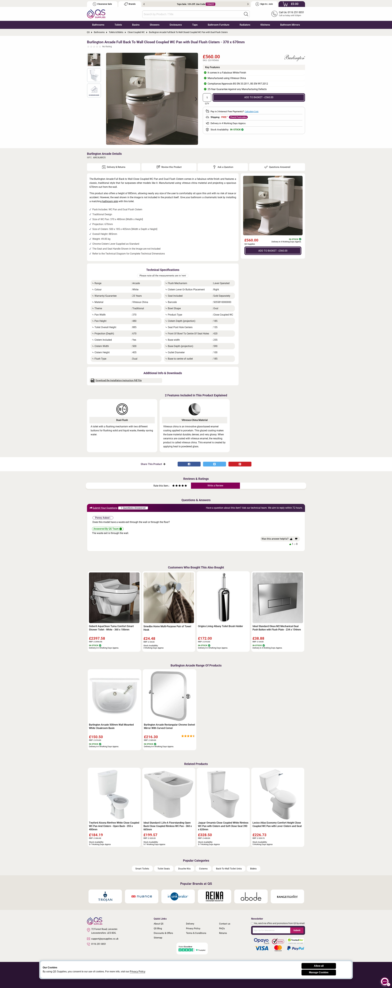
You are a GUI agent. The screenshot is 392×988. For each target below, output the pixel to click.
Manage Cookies (318, 972)
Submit (296, 930)
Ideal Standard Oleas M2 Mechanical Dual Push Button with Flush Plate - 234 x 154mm (277, 628)
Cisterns (203, 868)
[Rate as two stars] (175, 486)
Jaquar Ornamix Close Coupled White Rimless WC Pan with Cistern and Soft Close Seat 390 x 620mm (223, 826)
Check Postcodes (238, 117)
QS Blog (158, 928)
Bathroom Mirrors (290, 24)
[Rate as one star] (173, 486)
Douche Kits (184, 868)
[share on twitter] (214, 464)
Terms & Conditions (196, 933)
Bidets (253, 868)
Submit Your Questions (104, 508)
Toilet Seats (164, 868)
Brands (132, 4)
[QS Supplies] (96, 13)
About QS (158, 923)
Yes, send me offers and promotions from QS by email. (279, 923)
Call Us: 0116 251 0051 (291, 12)
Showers (154, 24)
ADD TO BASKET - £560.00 (258, 97)
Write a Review (215, 485)
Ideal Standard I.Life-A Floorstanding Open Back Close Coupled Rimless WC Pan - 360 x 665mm (167, 826)
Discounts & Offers (163, 933)
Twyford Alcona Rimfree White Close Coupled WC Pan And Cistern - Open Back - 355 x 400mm (114, 826)
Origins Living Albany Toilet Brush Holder (220, 626)
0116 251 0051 (98, 944)
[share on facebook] (189, 464)
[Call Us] (274, 14)
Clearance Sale (104, 4)
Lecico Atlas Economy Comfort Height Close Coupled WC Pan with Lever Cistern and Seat (277, 824)
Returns (223, 933)
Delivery (190, 923)
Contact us (224, 923)
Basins (135, 24)
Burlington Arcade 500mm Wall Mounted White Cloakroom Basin (111, 726)
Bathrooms (98, 24)
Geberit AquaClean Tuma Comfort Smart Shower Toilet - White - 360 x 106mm (111, 628)
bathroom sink (110, 201)
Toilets (118, 24)
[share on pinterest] (239, 464)
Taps (195, 24)
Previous (144, 4)
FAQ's (222, 928)
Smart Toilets (142, 868)
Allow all (319, 966)
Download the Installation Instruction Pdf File (119, 380)
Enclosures (176, 24)
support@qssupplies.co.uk (105, 938)
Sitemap (158, 937)
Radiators (245, 24)
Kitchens (265, 24)
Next (248, 4)
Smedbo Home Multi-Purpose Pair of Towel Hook (167, 628)
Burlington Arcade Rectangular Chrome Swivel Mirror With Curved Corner (169, 726)
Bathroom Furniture (218, 24)
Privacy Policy (193, 928)
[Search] (246, 14)
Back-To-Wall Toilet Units (229, 868)
